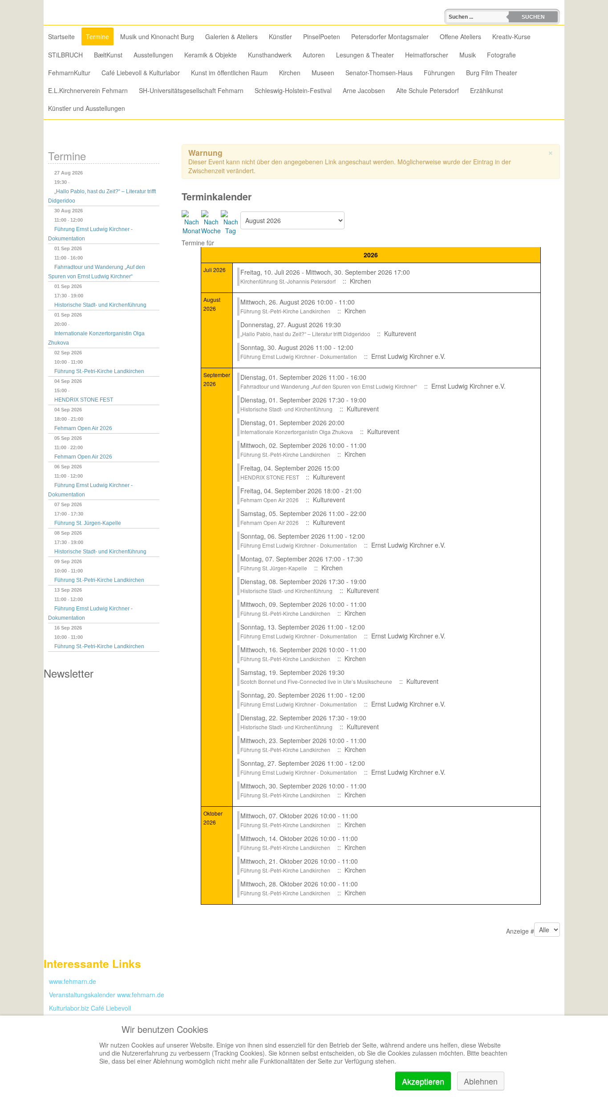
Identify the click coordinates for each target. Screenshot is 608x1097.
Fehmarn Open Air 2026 (83, 428)
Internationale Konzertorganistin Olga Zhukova (296, 431)
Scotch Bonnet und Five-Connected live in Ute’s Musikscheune (316, 681)
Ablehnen (481, 1081)
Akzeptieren (423, 1081)
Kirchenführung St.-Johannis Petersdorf (288, 281)
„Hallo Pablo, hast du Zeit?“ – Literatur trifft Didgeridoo (306, 333)
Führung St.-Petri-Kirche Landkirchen (99, 371)
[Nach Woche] (211, 221)
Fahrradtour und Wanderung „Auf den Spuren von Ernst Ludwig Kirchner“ (328, 386)
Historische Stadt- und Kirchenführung (100, 305)
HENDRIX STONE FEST (83, 400)
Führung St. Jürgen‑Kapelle (87, 523)
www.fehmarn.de (70, 981)
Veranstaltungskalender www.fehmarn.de (104, 994)
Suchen (533, 17)
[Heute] (230, 221)
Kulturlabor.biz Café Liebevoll (87, 1008)
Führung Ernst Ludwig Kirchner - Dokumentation (298, 356)
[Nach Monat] (191, 221)
